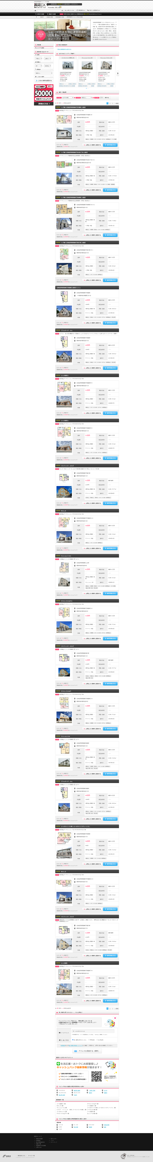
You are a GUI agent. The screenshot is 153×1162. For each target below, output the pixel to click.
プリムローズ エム (67, 330)
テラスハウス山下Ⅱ (67, 601)
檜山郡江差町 (62, 1095)
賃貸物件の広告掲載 (41, 1145)
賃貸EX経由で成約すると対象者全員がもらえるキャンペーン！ (81, 14)
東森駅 (90, 1127)
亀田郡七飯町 (77, 1090)
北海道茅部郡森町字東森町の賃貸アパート (69, 287)
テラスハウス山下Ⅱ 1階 (63, 1113)
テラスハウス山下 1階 (92, 1103)
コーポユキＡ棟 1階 (92, 1109)
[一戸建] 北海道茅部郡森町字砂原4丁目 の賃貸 (74, 152)
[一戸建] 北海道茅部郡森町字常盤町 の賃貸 (73, 107)
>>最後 (116, 103)
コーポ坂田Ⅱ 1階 (61, 1103)
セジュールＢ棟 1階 (92, 1113)
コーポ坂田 (64, 963)
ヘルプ (52, 1140)
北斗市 (105, 1090)
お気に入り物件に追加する (93, 145)
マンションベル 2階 (62, 1107)
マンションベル (65, 736)
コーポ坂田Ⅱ (65, 375)
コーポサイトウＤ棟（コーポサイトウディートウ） (75, 826)
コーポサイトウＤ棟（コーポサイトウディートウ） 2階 (101, 1107)
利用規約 (63, 1045)
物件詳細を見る (111, 145)
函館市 (90, 1092)
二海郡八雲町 (92, 1090)
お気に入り (70, 10)
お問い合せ (39, 1147)
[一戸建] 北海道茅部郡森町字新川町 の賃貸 (73, 242)
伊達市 (75, 1095)
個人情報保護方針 (40, 1142)
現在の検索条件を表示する (64, 49)
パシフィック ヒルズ (67, 465)
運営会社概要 (39, 1138)
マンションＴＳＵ (66, 555)
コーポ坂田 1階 (91, 1111)
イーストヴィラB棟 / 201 (68, 57)
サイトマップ (54, 1142)
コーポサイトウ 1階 (62, 1111)
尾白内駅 (76, 1127)
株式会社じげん (21, 1155)
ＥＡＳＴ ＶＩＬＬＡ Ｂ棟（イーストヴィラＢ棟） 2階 (71, 1109)
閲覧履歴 (82, 10)
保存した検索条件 (94, 10)
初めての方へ (54, 1138)
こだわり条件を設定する (45, 80)
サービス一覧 (31, 1155)
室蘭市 (105, 1092)
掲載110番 (38, 1144)
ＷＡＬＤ (63, 510)
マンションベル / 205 (87, 57)
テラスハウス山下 (66, 691)
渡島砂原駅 (106, 1125)
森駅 (105, 1127)
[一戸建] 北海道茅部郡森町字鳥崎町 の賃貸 (73, 197)
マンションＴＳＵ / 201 (106, 57)
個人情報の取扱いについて (76, 1045)
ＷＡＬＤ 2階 (60, 1105)
